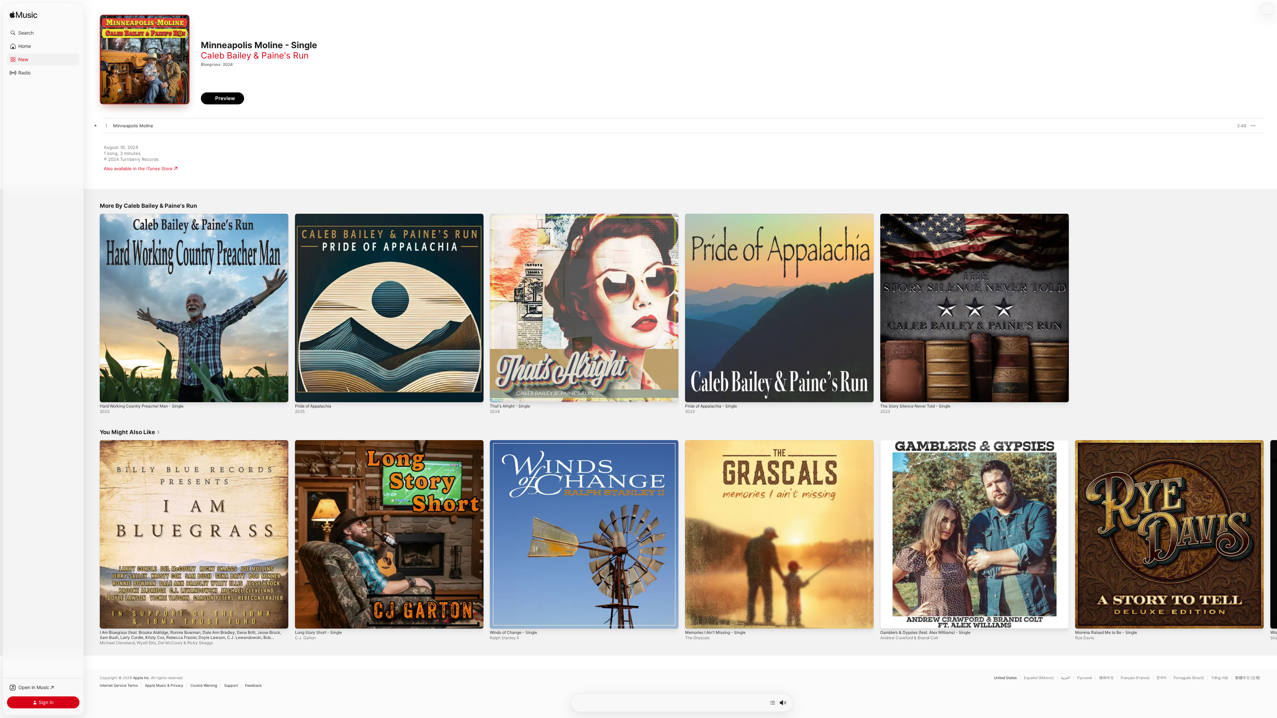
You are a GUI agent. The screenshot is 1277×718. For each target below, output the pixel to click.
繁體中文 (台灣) (1247, 678)
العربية (1065, 678)
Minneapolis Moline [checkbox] (133, 125)
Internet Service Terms (119, 685)
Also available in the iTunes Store (138, 168)
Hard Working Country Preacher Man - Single (146, 216)
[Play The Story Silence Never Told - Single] (889, 394)
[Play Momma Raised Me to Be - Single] (1083, 620)
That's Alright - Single (512, 216)
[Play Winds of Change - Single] (498, 620)
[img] (23, 15)
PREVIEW (1238, 126)
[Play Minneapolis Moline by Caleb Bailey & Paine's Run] (106, 126)
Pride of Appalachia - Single (713, 216)
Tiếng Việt (1219, 678)
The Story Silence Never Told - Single (919, 216)
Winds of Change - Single (516, 442)
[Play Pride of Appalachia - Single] (693, 394)
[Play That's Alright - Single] (498, 394)
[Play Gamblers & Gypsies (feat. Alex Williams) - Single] (889, 620)
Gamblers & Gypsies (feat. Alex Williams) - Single (930, 442)
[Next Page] (1270, 534)
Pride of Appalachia (315, 216)
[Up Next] (773, 702)
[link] (130, 432)
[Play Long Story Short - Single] (303, 620)
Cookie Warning (203, 685)
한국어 (1162, 678)
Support (231, 685)
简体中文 (1106, 678)
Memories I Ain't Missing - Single (719, 442)
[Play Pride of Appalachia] (303, 394)
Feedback (253, 685)
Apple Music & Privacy (164, 685)
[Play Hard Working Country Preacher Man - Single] (108, 394)
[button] (43, 33)
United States (1005, 678)
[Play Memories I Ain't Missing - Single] (693, 620)
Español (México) (1039, 678)
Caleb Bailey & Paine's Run (255, 55)
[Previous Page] (93, 534)
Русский (1084, 678)
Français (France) (1135, 678)
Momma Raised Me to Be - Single (1109, 442)
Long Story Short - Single (321, 442)
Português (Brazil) (1189, 678)
